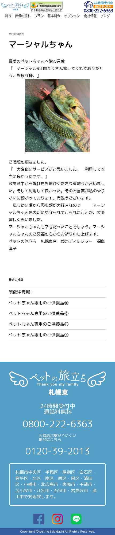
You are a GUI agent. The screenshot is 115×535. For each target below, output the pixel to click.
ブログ (105, 16)
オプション (72, 16)
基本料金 (54, 16)
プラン (39, 16)
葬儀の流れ (23, 16)
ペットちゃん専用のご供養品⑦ (38, 335)
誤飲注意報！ (21, 292)
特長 (8, 16)
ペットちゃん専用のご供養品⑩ (38, 303)
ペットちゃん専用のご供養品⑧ (38, 324)
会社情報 (90, 16)
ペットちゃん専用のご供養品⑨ (38, 313)
